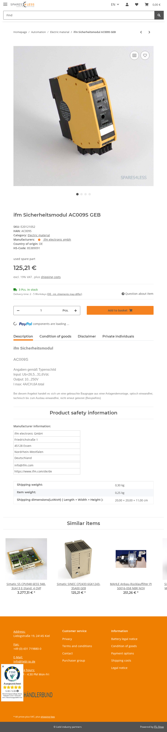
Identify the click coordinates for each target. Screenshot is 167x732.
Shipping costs (121, 660)
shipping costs (51, 277)
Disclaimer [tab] (87, 336)
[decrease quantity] (18, 310)
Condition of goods (124, 646)
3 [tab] (85, 194)
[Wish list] (137, 4)
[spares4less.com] (22, 4)
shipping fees (48, 716)
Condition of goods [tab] (55, 336)
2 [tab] (81, 194)
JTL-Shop (159, 727)
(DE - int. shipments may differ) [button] (64, 294)
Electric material (39, 235)
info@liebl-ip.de (24, 661)
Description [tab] (23, 336)
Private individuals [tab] (118, 336)
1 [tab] (77, 194)
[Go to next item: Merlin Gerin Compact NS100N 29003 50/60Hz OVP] (149, 32)
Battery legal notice (124, 639)
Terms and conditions (77, 646)
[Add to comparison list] (134, 55)
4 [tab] (89, 194)
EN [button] (113, 4)
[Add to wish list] (145, 55)
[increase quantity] (75, 310)
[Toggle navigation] (5, 2)
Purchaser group (73, 660)
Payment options (122, 653)
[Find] (159, 15)
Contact (67, 653)
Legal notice (119, 668)
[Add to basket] (16, 44)
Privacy (67, 639)
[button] (127, 4)
